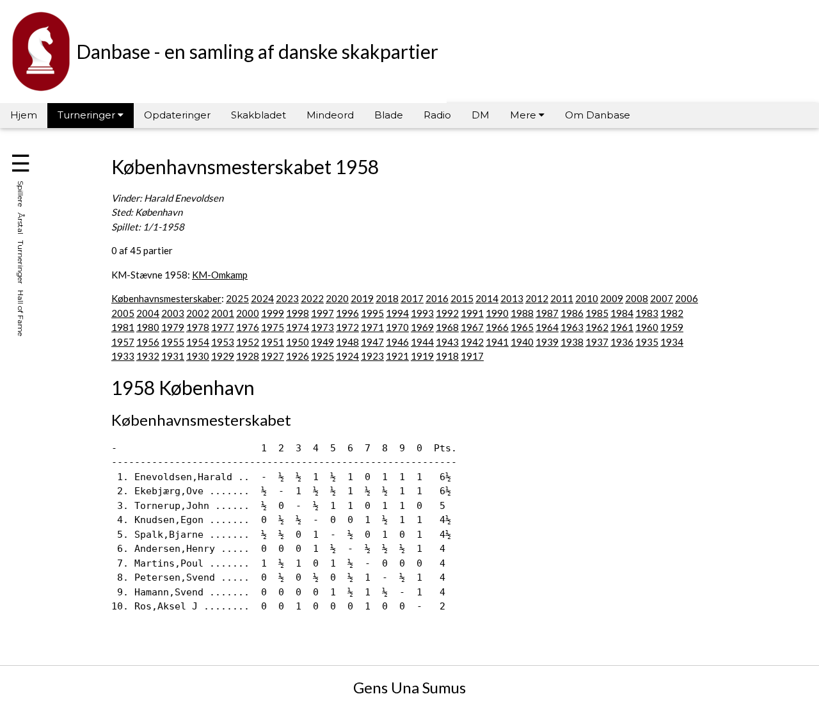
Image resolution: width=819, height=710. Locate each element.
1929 (222, 356)
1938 (572, 342)
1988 (522, 313)
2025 (237, 298)
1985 (596, 313)
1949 (322, 342)
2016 (437, 298)
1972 (347, 327)
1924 (347, 356)
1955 (172, 342)
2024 (262, 298)
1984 (621, 313)
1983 (646, 313)
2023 (287, 298)
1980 (147, 327)
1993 (422, 313)
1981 (122, 327)
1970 (397, 327)
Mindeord (330, 115)
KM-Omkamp (220, 274)
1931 (172, 356)
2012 (536, 298)
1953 (222, 342)
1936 (621, 342)
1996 (347, 313)
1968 (447, 327)
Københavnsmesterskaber (166, 298)
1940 (522, 342)
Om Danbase (597, 115)
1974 (297, 327)
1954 (197, 342)
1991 (472, 313)
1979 (172, 327)
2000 (247, 313)
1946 (397, 342)
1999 (272, 313)
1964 (547, 327)
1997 (322, 313)
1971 (372, 327)
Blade (388, 115)
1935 (646, 342)
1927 (272, 356)
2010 (586, 298)
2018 (387, 298)
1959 (671, 327)
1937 (596, 342)
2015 (461, 298)
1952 (247, 342)
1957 (122, 342)
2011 (561, 298)
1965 (522, 327)
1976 (247, 327)
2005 (122, 313)
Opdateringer (177, 115)
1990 (497, 313)
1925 (322, 356)
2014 (486, 298)
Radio (437, 115)
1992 (447, 313)
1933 (122, 356)
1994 (397, 313)
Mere (524, 115)
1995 (372, 313)
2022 (312, 298)
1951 (272, 342)
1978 (197, 327)
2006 (686, 298)
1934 (671, 342)
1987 (547, 313)
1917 (472, 356)
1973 (322, 327)
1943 (447, 342)
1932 (147, 356)
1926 (297, 356)
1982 (671, 313)
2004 (147, 313)
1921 (397, 356)
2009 (611, 298)
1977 (222, 327)
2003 (172, 313)
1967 (472, 327)
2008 (636, 298)
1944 (422, 342)
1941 (497, 342)
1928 (247, 356)
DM (480, 115)
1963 (572, 327)
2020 (337, 298)
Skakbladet (258, 115)
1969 (422, 327)
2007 (661, 298)
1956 (147, 342)
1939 (547, 342)
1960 (646, 327)
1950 (297, 342)
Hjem (23, 115)
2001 (222, 313)
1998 (297, 313)
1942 (472, 342)
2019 (362, 298)
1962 (596, 327)
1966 (497, 327)
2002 (197, 313)
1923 (372, 356)
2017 (412, 298)
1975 (272, 327)
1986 (572, 313)
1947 (372, 342)
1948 (347, 342)
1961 (621, 327)
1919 (422, 356)
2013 (511, 298)
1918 (447, 356)
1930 (197, 356)
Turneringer (88, 115)
